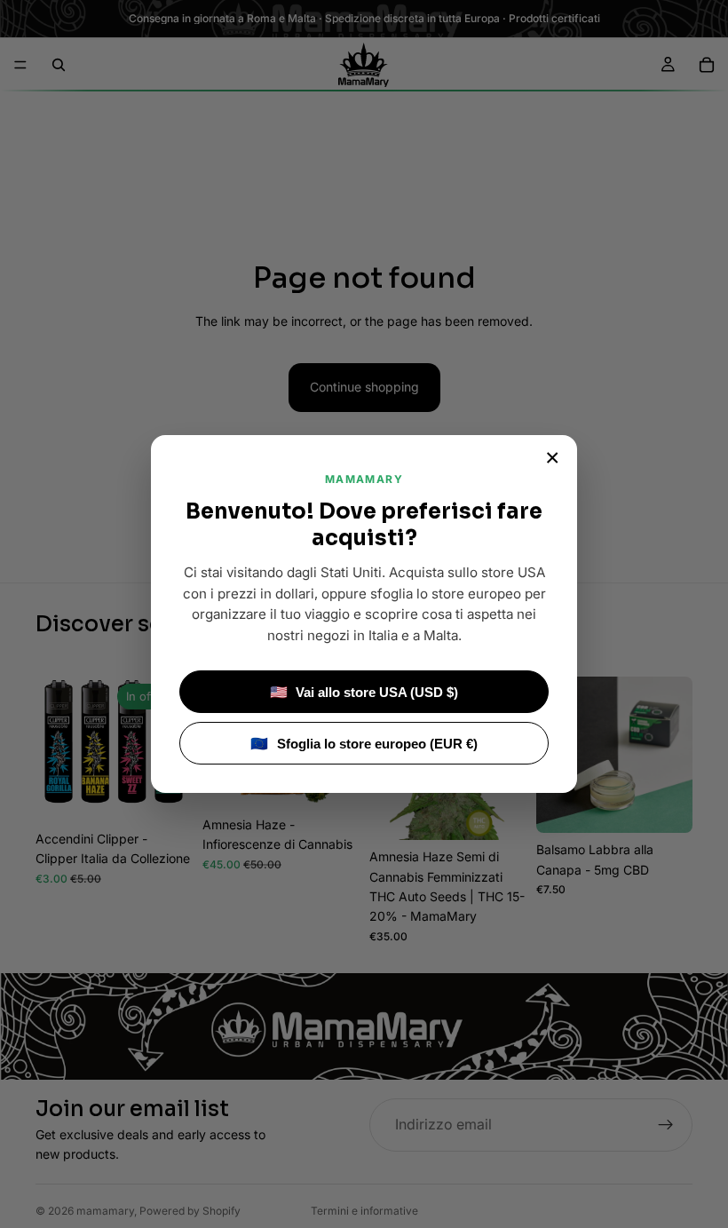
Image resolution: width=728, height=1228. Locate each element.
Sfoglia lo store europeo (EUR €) (364, 743)
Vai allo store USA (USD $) (364, 692)
